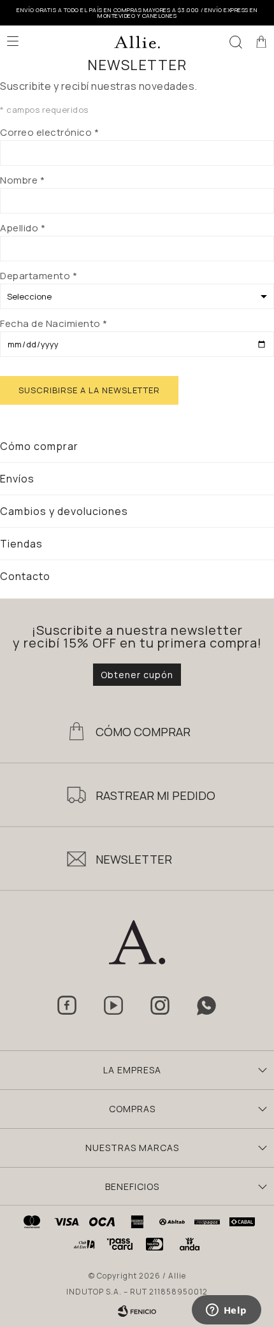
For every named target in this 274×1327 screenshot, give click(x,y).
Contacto (25, 576)
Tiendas (21, 544)
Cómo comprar (39, 446)
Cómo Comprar (143, 731)
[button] (236, 41)
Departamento (38, 275)
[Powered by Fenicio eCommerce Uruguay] (137, 1311)
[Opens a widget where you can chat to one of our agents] (226, 1311)
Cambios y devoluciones (64, 511)
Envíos (17, 479)
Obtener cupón (137, 675)
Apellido (22, 228)
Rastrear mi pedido (155, 795)
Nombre (22, 180)
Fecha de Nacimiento (54, 323)
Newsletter (134, 859)
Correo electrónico (49, 132)
